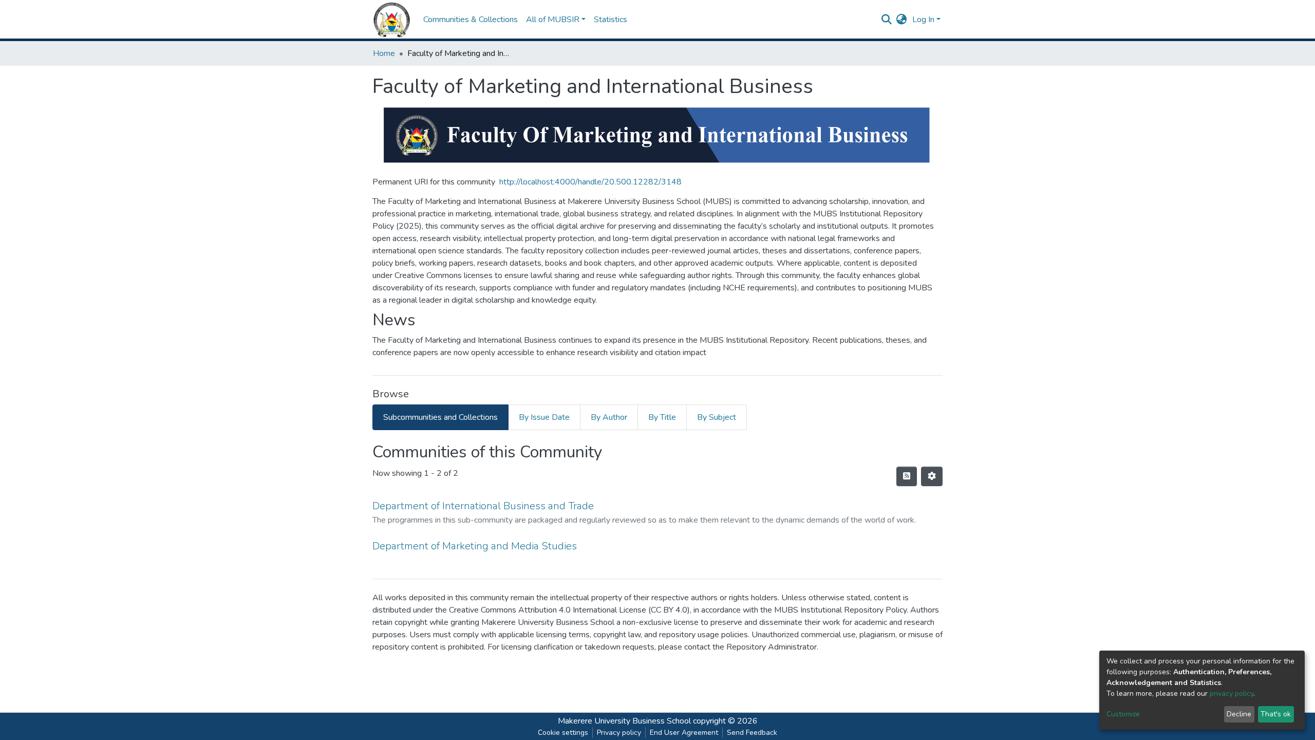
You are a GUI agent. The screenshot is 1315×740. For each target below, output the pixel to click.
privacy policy (1231, 693)
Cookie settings (563, 732)
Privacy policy (619, 732)
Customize (1123, 714)
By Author (609, 417)
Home (384, 53)
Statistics (610, 19)
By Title (662, 417)
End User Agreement (684, 732)
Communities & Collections (470, 19)
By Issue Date (544, 417)
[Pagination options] (932, 476)
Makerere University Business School (624, 721)
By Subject (716, 417)
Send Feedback (752, 732)
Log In (923, 19)
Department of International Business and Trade (483, 506)
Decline (1239, 714)
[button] (901, 19)
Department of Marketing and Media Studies (474, 546)
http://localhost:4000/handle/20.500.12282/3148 (590, 182)
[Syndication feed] (906, 476)
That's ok (1276, 714)
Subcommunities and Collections (440, 417)
